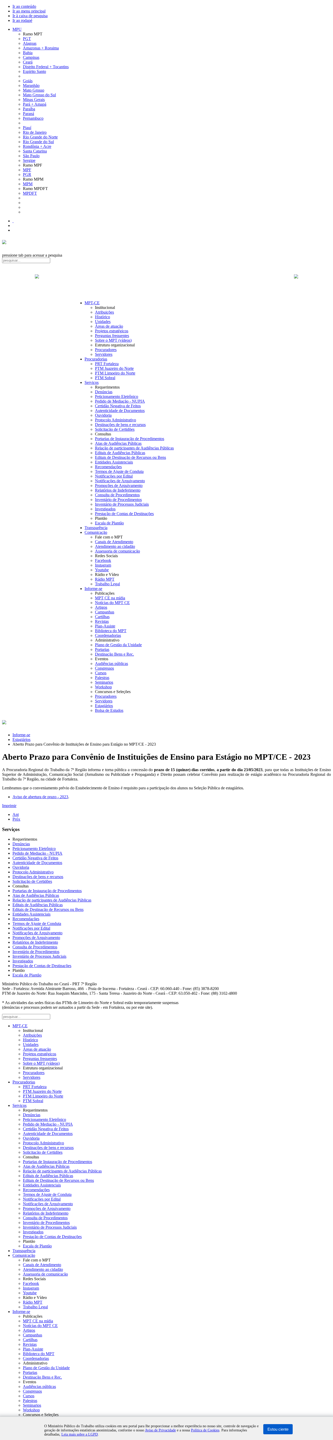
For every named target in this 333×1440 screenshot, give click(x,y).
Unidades (103, 321)
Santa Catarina (35, 151)
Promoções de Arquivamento (119, 485)
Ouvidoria (103, 415)
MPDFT (30, 193)
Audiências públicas (111, 663)
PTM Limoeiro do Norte (115, 373)
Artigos (101, 607)
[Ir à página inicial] (166, 282)
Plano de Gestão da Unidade (118, 645)
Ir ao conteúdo (24, 6)
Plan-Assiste (105, 626)
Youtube (102, 570)
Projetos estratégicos (111, 331)
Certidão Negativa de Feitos (118, 406)
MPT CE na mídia (110, 598)
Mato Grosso (33, 90)
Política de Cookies (205, 1430)
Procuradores (106, 349)
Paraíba (29, 109)
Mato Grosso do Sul (39, 95)
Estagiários (104, 705)
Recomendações (108, 467)
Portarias (102, 649)
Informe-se (93, 588)
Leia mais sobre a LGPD (79, 1434)
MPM (28, 184)
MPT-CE (92, 303)
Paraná (28, 113)
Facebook (103, 560)
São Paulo (31, 156)
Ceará (28, 62)
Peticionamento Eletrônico (116, 396)
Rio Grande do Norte (40, 137)
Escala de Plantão (109, 523)
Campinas (31, 57)
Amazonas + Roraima (41, 48)
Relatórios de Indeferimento (117, 490)
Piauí (27, 127)
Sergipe (29, 160)
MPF (27, 170)
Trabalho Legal (107, 584)
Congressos (104, 668)
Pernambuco (33, 118)
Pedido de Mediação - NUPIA (120, 401)
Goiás (28, 81)
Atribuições (104, 312)
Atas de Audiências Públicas (118, 443)
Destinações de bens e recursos (120, 424)
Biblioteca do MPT (110, 631)
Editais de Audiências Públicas (120, 453)
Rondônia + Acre (37, 146)
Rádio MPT (104, 579)
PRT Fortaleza (107, 363)
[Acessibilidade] (13, 221)
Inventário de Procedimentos (118, 499)
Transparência (96, 527)
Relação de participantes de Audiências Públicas (134, 448)
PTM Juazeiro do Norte (114, 368)
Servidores (103, 354)
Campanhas (104, 612)
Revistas (102, 621)
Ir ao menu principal (29, 11)
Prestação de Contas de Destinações (124, 513)
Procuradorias (96, 359)
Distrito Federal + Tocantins (46, 67)
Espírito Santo (34, 71)
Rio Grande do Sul (38, 141)
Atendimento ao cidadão (115, 546)
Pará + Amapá (34, 104)
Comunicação (96, 532)
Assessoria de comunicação (117, 551)
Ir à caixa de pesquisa (30, 16)
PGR (27, 174)
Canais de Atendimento (114, 542)
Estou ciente (278, 1429)
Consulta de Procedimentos (117, 495)
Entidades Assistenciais (114, 462)
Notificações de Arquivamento (120, 481)
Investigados (105, 509)
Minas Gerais (34, 99)
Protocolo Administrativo (115, 420)
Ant (15, 814)
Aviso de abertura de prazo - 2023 (40, 797)
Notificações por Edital (114, 476)
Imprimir (9, 805)
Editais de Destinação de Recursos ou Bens (130, 457)
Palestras (102, 677)
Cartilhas (102, 616)
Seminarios (104, 682)
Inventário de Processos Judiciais (122, 504)
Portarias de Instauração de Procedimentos (129, 438)
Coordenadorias (108, 635)
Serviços (92, 382)
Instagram (103, 565)
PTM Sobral (105, 378)
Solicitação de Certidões (115, 429)
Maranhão (31, 85)
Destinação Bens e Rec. (114, 654)
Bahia (28, 52)
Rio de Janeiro (35, 132)
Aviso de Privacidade (160, 1430)
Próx (16, 819)
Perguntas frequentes (112, 335)
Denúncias (103, 392)
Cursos (100, 673)
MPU (17, 29)
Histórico (102, 317)
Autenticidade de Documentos (120, 410)
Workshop (103, 687)
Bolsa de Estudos (109, 710)
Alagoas (29, 43)
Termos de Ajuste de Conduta (119, 471)
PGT (27, 38)
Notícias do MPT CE (112, 602)
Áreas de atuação (109, 326)
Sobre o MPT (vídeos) (113, 340)
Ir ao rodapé (22, 20)
